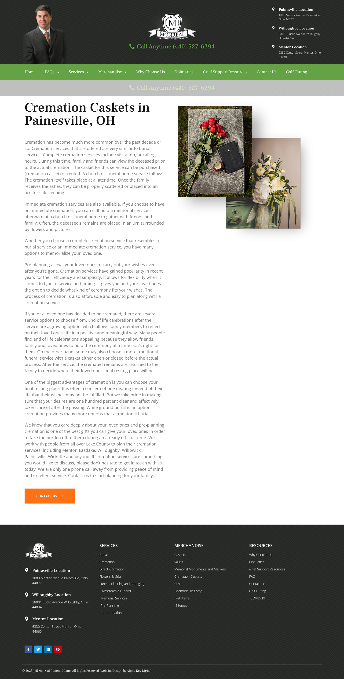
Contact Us (267, 72)
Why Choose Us (150, 72)
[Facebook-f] (28, 649)
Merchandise (110, 72)
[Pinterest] (58, 649)
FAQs (50, 72)
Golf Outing (296, 72)
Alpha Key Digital (139, 671)
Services (76, 72)
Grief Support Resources (225, 72)
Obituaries (184, 72)
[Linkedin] (48, 649)
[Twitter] (38, 649)
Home (30, 72)
